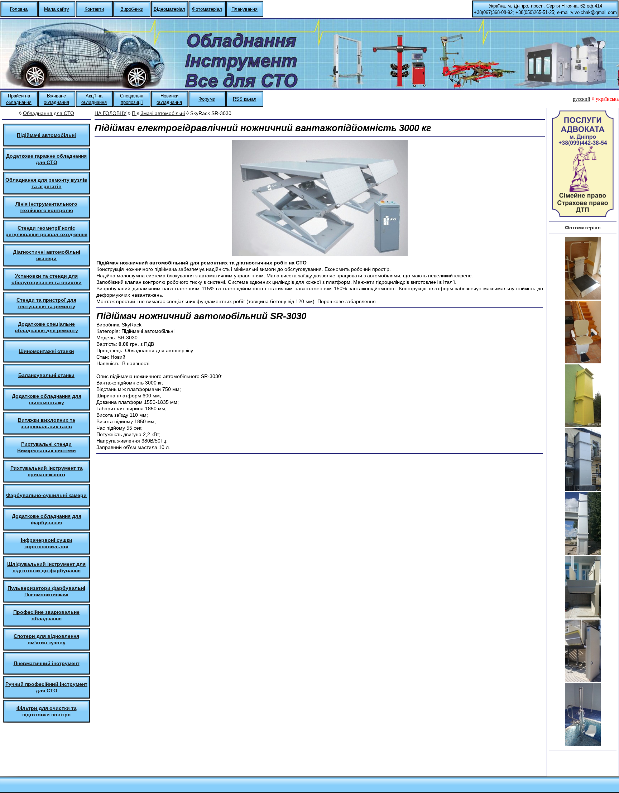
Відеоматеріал (169, 9)
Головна (19, 9)
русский (581, 99)
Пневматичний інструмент (47, 663)
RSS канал (244, 99)
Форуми (206, 99)
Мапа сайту (56, 9)
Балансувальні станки (46, 375)
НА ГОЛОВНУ (110, 113)
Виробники (131, 9)
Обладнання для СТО (48, 113)
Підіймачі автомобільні (46, 135)
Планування (244, 9)
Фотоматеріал (207, 9)
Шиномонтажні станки (46, 351)
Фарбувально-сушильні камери (46, 495)
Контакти (94, 9)
